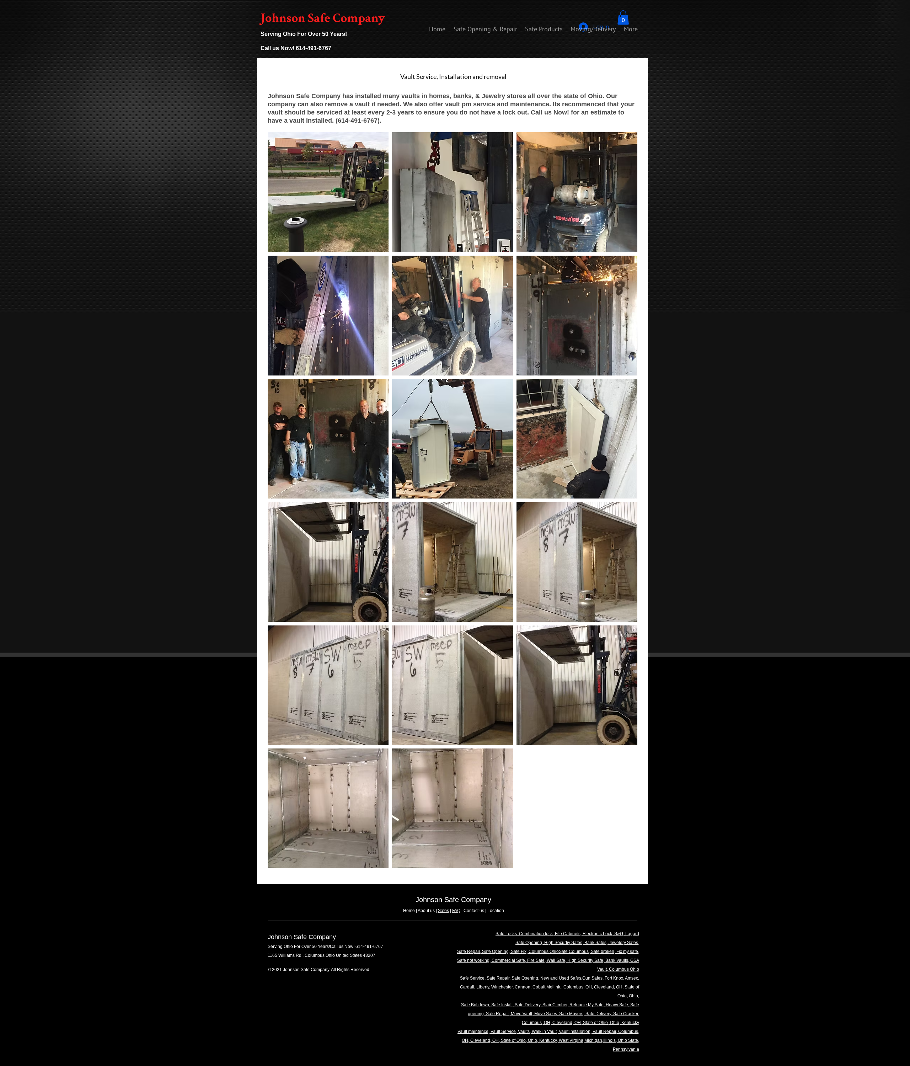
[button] (623, 17)
